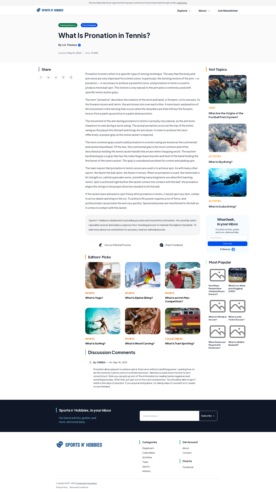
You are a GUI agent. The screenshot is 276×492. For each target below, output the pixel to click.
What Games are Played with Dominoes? (217, 345)
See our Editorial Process (117, 244)
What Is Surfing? (95, 343)
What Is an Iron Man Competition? (177, 299)
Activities (215, 156)
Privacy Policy (62, 487)
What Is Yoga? (94, 297)
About (186, 448)
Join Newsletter (228, 10)
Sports (90, 293)
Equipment (148, 448)
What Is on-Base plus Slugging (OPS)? (236, 288)
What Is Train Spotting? (179, 343)
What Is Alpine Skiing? (139, 297)
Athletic (146, 471)
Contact (187, 452)
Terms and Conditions (78, 487)
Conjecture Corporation (86, 483)
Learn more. (182, 3)
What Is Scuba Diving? (222, 206)
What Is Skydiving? (221, 161)
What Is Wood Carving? (140, 343)
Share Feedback (174, 244)
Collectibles (174, 338)
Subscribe (227, 244)
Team (212, 107)
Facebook (188, 467)
